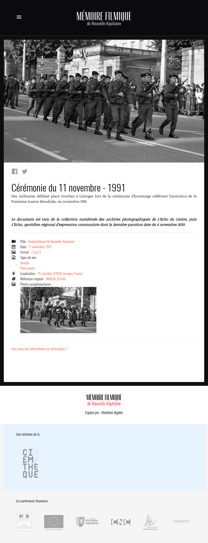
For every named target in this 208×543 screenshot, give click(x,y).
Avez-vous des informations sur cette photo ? (39, 348)
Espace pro (92, 412)
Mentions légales (112, 412)
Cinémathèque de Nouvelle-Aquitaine (51, 241)
